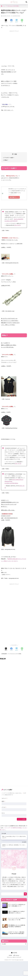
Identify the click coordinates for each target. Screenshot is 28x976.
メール (4, 807)
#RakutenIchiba (8, 481)
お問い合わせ (16, 955)
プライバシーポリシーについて (14, 957)
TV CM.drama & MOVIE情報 (14, 653)
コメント (4, 798)
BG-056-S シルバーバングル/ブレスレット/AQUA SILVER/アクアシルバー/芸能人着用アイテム (17, 190)
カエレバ (14, 194)
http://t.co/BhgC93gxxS (17, 479)
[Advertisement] (14, 46)
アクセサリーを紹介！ (9, 157)
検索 (25, 893)
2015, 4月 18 (18, 463)
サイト (3, 813)
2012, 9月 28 (17, 225)
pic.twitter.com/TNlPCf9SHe (11, 483)
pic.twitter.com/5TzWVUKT (11, 221)
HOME (15, 953)
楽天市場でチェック (14, 197)
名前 (3, 801)
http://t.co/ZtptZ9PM (18, 219)
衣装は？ (6, 160)
